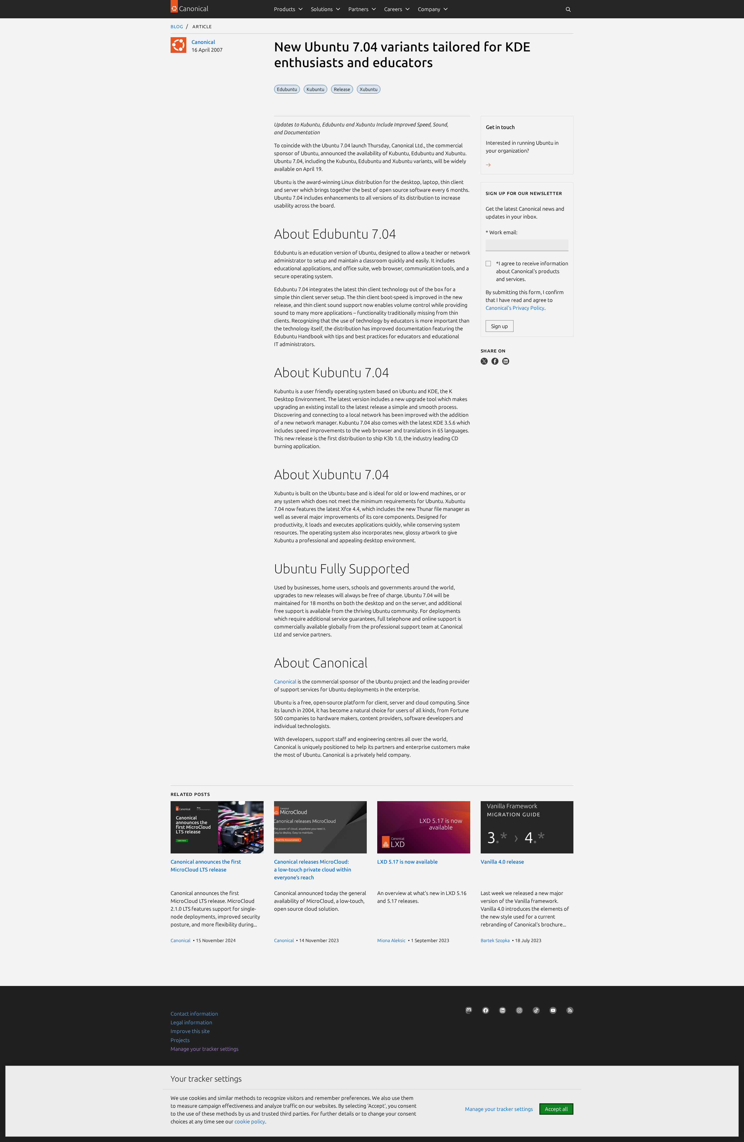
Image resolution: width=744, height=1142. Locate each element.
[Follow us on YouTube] (551, 1012)
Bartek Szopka (495, 940)
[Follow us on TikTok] (534, 1012)
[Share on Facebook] (495, 363)
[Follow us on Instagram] (517, 1012)
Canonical (203, 42)
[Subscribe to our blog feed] (568, 1012)
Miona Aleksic (391, 940)
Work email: (503, 232)
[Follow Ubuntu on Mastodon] (467, 1012)
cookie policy (250, 1121)
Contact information (194, 1013)
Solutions (322, 9)
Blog (177, 26)
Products (284, 9)
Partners (358, 9)
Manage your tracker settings (205, 1049)
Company (429, 9)
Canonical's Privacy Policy (515, 308)
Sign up (499, 326)
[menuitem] (287, 9)
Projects (180, 1040)
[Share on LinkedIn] (505, 363)
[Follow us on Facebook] (484, 1012)
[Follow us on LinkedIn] (501, 1012)
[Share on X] (485, 363)
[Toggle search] (568, 9)
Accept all (556, 1109)
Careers (393, 9)
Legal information (191, 1022)
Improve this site (190, 1031)
